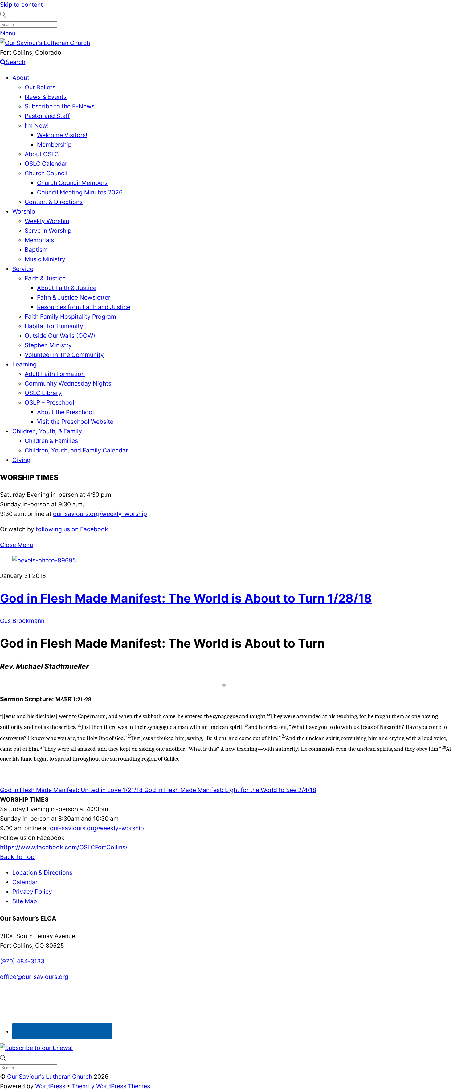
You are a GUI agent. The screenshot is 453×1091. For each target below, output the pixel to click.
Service (22, 268)
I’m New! (37, 125)
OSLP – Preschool (49, 402)
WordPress (50, 1086)
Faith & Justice (45, 278)
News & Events (46, 96)
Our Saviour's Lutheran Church (49, 1076)
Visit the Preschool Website (75, 421)
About (20, 77)
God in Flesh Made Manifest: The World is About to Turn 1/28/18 (186, 598)
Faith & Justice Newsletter (73, 297)
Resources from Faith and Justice (83, 307)
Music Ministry (45, 259)
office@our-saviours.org (34, 976)
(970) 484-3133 (22, 961)
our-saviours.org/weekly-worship (100, 513)
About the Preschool (65, 412)
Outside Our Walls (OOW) (60, 335)
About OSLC (42, 154)
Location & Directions (42, 872)
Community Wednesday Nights (68, 383)
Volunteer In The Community (64, 354)
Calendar (25, 882)
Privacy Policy (32, 891)
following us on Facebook (72, 529)
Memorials (39, 240)
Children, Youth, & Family (47, 431)
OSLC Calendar (46, 163)
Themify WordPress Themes (111, 1086)
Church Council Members (72, 182)
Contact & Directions (54, 202)
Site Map (24, 901)
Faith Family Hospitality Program (70, 316)
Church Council (46, 173)
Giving (21, 460)
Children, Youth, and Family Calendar (76, 450)
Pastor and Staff (47, 116)
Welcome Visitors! (62, 135)
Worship (23, 211)
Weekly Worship (47, 221)
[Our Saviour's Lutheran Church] (45, 43)
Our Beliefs (40, 87)
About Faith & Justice (66, 288)
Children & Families (51, 440)
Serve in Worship (48, 230)
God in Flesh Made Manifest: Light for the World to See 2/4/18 (229, 790)
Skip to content (21, 4)
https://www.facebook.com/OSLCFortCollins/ (64, 847)
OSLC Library (43, 393)
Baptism (36, 249)
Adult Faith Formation (55, 374)
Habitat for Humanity (54, 326)
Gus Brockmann (22, 620)
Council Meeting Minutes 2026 (80, 192)
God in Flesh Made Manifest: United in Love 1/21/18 (71, 790)
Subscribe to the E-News (60, 106)
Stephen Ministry (48, 345)
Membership (54, 144)
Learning (24, 364)
